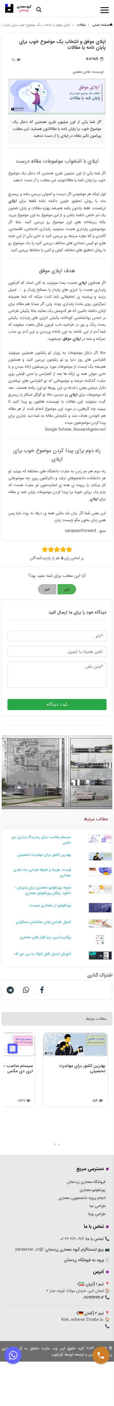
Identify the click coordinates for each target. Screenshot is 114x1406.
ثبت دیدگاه (57, 704)
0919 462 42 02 (72, 1239)
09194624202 (93, 1297)
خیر (47, 589)
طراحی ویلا (96, 1214)
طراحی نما (97, 1206)
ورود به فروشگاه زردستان (84, 1260)
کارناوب (57, 1354)
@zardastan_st (29, 1249)
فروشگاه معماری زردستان (86, 1182)
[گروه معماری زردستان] (18, 8)
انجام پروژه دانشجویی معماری (82, 1198)
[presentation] (58, 1144)
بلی (66, 589)
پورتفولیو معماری (92, 1190)
